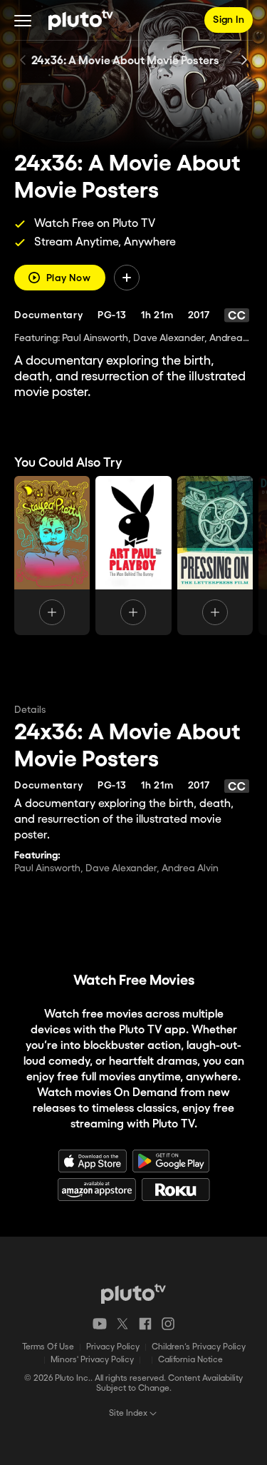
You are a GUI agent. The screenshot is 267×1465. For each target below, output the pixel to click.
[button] (23, 20)
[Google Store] (170, 1161)
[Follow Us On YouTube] (100, 1324)
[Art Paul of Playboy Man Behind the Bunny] (133, 555)
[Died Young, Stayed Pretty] (52, 555)
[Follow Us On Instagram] (168, 1324)
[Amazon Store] (97, 1189)
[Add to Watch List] (127, 277)
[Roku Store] (176, 1189)
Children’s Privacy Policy (199, 1347)
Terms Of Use (48, 1347)
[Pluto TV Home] (80, 20)
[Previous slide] (22, 60)
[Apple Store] (92, 1161)
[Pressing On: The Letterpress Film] (215, 555)
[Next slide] (244, 60)
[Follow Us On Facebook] (145, 1324)
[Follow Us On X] (122, 1324)
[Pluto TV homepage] (133, 1294)
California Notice (190, 1359)
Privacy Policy (113, 1347)
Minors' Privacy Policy (92, 1359)
